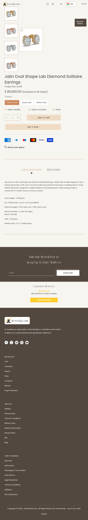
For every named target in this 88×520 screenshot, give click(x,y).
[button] (47, 4)
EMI (6, 438)
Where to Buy (10, 423)
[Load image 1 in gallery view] (11, 13)
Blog (6, 442)
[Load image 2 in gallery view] (11, 31)
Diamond (8, 461)
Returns (8, 386)
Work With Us (10, 475)
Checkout (8, 366)
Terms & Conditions (13, 418)
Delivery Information (13, 428)
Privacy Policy (10, 413)
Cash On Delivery (11, 456)
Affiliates (8, 490)
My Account (9, 357)
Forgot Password (11, 390)
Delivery (8, 409)
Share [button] (58, 109)
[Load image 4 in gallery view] (11, 65)
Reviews (53, 169)
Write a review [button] (44, 300)
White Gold (41, 102)
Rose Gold (26, 102)
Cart (6, 361)
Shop (7, 376)
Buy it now (33, 127)
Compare (8, 381)
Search (7, 371)
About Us (8, 404)
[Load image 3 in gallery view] (11, 48)
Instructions (9, 465)
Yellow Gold (12, 102)
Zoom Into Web (73, 508)
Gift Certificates (11, 494)
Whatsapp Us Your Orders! (15, 470)
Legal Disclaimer (11, 480)
